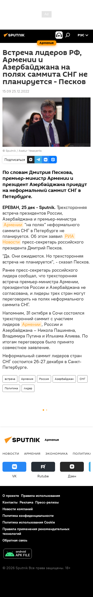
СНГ (82, 379)
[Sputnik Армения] (14, 37)
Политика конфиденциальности (28, 515)
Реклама (26, 502)
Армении (13, 224)
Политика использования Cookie (28, 522)
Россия (44, 379)
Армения (27, 379)
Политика (11, 388)
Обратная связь (14, 540)
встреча (10, 379)
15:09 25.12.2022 (15, 91)
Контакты (10, 502)
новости (10, 453)
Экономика (56, 453)
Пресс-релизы (47, 502)
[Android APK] (17, 554)
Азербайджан (64, 379)
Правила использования (40, 495)
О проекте (10, 495)
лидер (28, 388)
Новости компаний (17, 509)
